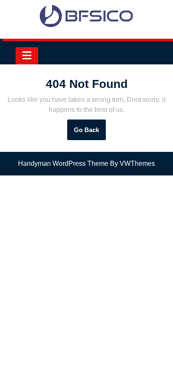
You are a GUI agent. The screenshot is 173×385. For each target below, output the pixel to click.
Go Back (90, 132)
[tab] (27, 55)
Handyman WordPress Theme (63, 163)
